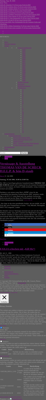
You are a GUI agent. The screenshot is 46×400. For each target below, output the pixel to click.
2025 (23, 52)
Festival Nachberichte (24, 48)
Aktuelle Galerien (10, 44)
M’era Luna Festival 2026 (21, 138)
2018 (23, 59)
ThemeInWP (22, 283)
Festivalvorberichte (15, 136)
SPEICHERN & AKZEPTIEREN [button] (10, 397)
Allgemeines (8, 157)
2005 (23, 78)
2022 (23, 53)
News (6, 42)
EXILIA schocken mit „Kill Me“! (17, 249)
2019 (23, 57)
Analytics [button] (3, 339)
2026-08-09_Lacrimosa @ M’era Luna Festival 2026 (16, 12)
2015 (23, 63)
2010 (23, 69)
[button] (4, 37)
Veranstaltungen (9, 147)
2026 (23, 50)
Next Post (3, 239)
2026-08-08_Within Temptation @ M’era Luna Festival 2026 (19, 26)
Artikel (6, 46)
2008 (23, 73)
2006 (23, 76)
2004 (23, 80)
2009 (23, 71)
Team (6, 149)
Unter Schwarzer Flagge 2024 (22, 139)
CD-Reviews (22, 88)
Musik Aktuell (8, 243)
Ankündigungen (9, 134)
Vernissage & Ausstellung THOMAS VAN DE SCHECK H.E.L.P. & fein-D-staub (20, 167)
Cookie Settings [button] (5, 292)
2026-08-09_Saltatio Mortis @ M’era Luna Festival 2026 (18, 8)
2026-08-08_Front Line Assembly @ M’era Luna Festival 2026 (20, 28)
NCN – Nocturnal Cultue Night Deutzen (26, 143)
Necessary (6, 328)
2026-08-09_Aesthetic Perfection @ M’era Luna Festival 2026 (20, 14)
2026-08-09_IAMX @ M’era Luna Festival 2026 (15, 10)
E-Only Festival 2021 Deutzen (23, 145)
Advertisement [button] (4, 356)
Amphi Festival (18, 141)
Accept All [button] (13, 292)
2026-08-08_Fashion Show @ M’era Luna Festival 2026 (18, 7)
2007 (23, 74)
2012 (23, 65)
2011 (23, 67)
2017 (23, 61)
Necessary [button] (3, 325)
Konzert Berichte (23, 82)
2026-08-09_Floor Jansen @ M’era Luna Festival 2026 (17, 16)
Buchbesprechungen (24, 86)
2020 (23, 55)
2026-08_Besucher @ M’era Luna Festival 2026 (15, 5)
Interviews (21, 84)
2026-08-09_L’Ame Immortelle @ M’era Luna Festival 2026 (19, 18)
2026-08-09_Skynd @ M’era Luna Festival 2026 (15, 20)
